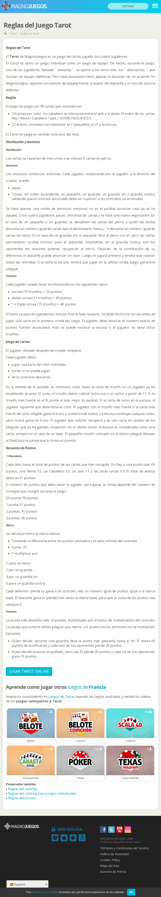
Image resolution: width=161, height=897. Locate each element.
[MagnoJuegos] (155, 6)
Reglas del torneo (22, 798)
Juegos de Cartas (61, 696)
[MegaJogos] (5, 33)
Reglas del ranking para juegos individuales (42, 793)
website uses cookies (45, 892)
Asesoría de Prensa (113, 871)
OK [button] (131, 892)
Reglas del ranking (22, 789)
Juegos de (87, 686)
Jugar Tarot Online (29, 671)
